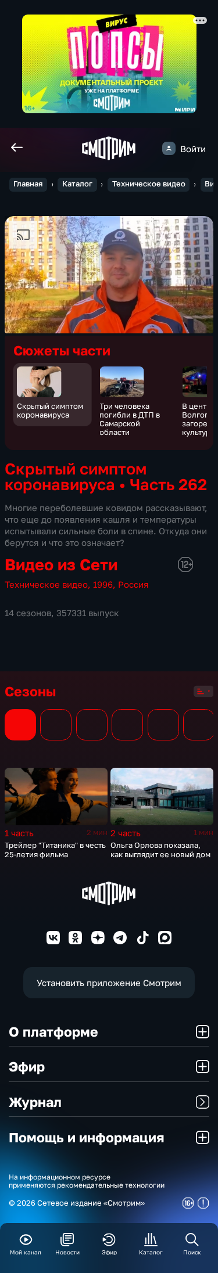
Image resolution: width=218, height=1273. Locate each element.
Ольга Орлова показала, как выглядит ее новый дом (160, 849)
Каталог (77, 183)
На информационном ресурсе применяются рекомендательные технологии (87, 1181)
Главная (27, 183)
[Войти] (169, 148)
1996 (103, 584)
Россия (133, 584)
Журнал (35, 1102)
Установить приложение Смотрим (109, 982)
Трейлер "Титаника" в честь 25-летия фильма (55, 849)
